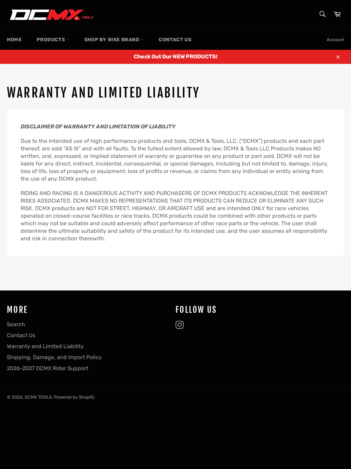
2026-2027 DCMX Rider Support (47, 368)
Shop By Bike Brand (112, 40)
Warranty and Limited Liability (45, 346)
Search (16, 324)
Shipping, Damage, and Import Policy (54, 357)
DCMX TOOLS (38, 397)
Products (51, 40)
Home (14, 40)
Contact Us (175, 40)
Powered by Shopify (74, 397)
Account (335, 39)
